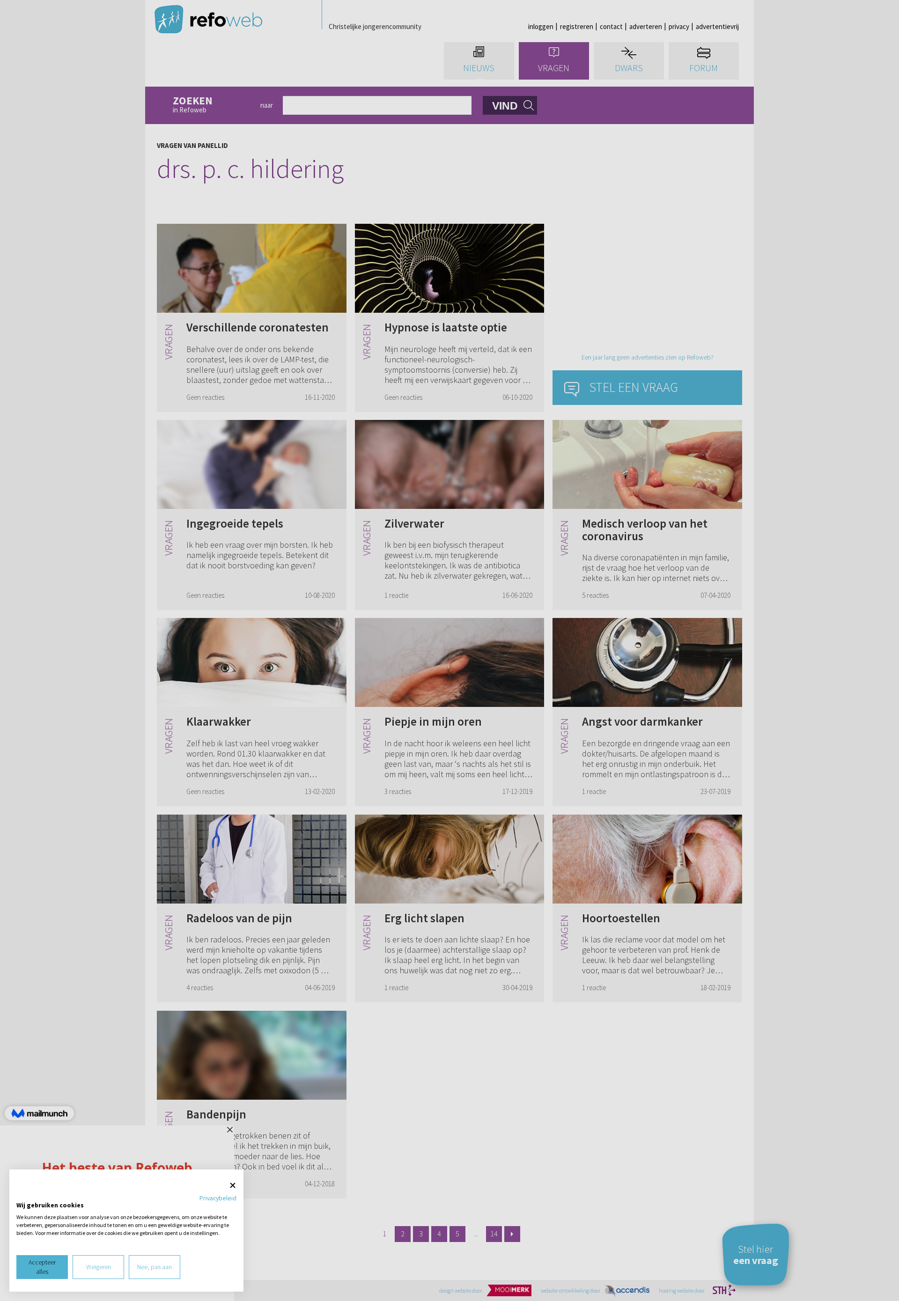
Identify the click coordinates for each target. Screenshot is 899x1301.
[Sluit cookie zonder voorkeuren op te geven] (232, 1185)
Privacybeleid (217, 1198)
